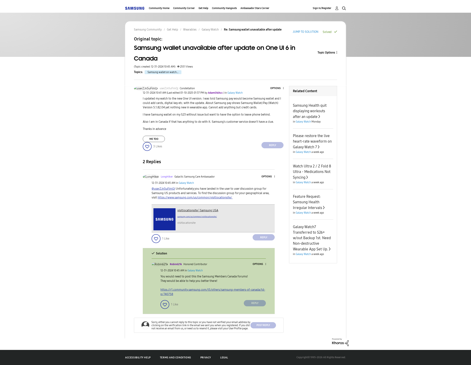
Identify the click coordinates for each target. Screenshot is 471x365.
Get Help (203, 8)
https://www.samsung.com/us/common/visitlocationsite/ (195, 197)
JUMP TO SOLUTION (305, 31)
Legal (224, 357)
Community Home (159, 8)
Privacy (205, 357)
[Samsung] (134, 8)
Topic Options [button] (326, 52)
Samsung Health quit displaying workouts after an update (310, 111)
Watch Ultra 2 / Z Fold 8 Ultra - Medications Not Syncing (312, 172)
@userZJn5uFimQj (163, 188)
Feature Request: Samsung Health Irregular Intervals (307, 202)
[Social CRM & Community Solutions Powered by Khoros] (340, 342)
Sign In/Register (322, 8)
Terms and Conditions (175, 357)
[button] (277, 88)
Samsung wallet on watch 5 (163, 72)
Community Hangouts (224, 8)
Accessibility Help (138, 357)
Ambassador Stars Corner (254, 8)
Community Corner (184, 8)
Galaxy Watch (210, 29)
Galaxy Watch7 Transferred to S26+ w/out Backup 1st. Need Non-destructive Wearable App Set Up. (312, 238)
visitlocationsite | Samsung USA (197, 210)
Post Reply (263, 325)
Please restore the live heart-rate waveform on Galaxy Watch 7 (312, 141)
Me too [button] (153, 139)
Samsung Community (148, 29)
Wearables (189, 29)
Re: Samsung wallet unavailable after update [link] (253, 29)
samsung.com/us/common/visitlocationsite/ (197, 216)
